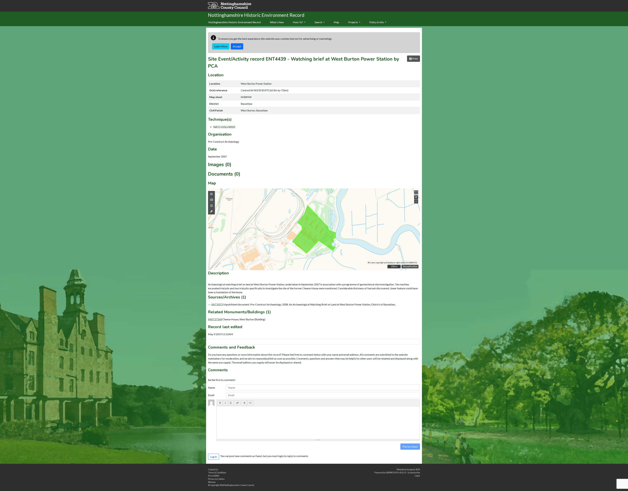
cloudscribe (414, 472)
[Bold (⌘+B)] (220, 403)
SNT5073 (217, 304)
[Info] (211, 206)
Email (211, 395)
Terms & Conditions (217, 472)
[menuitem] (276, 22)
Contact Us (213, 469)
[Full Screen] (244, 403)
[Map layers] (211, 194)
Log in (417, 475)
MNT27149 (215, 319)
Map (336, 22)
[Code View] (250, 403)
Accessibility (213, 475)
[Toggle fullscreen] (416, 192)
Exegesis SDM (413, 469)
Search (319, 22)
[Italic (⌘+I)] (225, 403)
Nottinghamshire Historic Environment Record (234, 22)
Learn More (220, 46)
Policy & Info (376, 22)
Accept (237, 46)
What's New (277, 22)
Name (211, 387)
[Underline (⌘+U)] (231, 403)
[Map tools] (211, 211)
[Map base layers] (211, 200)
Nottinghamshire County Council (239, 485)
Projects (353, 22)
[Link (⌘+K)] (237, 403)
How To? (298, 22)
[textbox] (318, 422)
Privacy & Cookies (216, 479)
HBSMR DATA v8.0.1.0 (396, 472)
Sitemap (211, 482)
